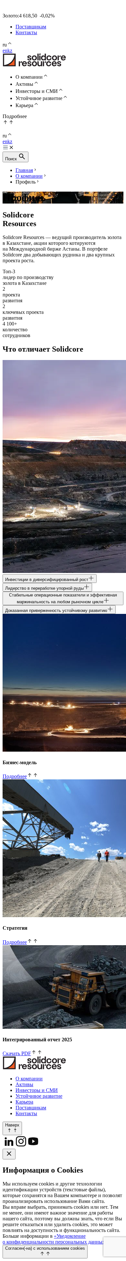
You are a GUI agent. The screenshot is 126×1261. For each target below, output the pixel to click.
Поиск (11, 158)
